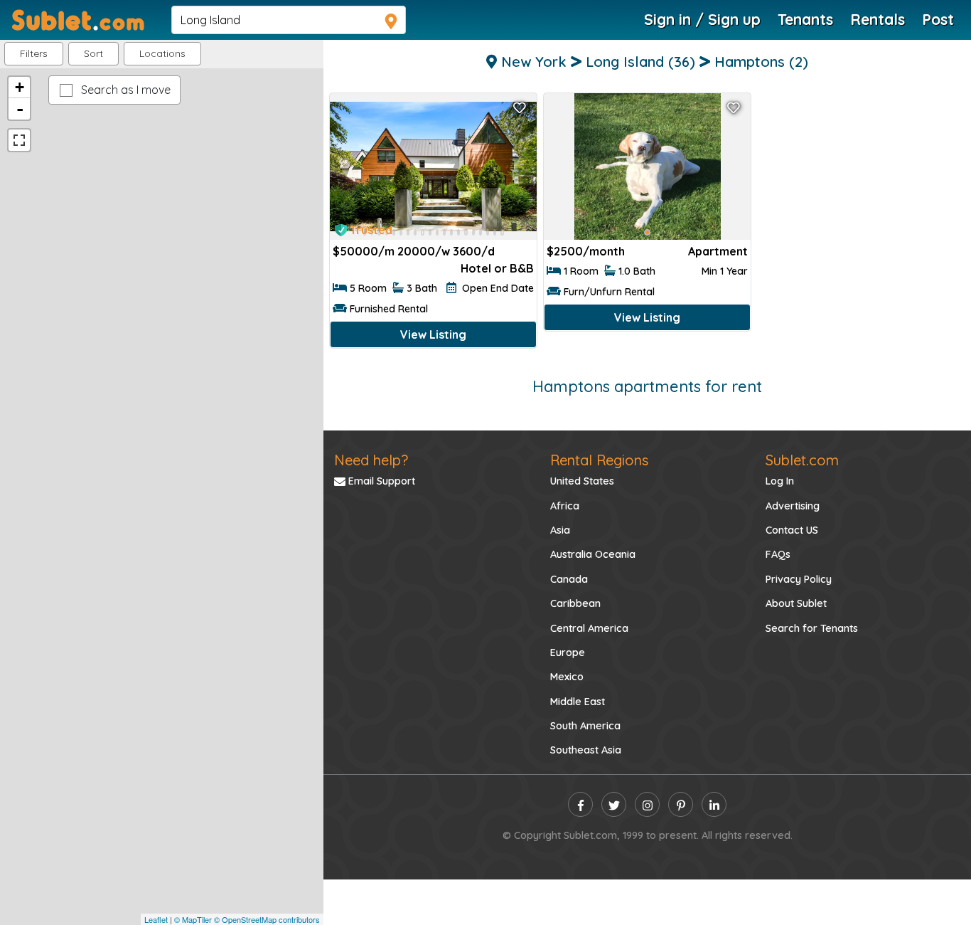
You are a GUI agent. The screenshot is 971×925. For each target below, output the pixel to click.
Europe (567, 652)
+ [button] (19, 87)
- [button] (20, 109)
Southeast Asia (585, 750)
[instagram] (647, 804)
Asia (560, 530)
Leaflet (156, 919)
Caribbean (575, 603)
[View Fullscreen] (19, 140)
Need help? (371, 460)
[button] (162, 53)
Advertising (793, 506)
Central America (589, 628)
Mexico (567, 676)
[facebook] (580, 804)
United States (582, 481)
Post (938, 19)
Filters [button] (34, 53)
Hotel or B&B (497, 268)
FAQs (778, 554)
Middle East (577, 701)
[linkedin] (714, 804)
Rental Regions (599, 460)
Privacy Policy (799, 579)
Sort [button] (93, 53)
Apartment (718, 251)
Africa (564, 506)
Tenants (805, 19)
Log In (780, 481)
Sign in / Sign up (702, 19)
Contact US (792, 530)
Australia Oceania (592, 554)
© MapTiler (193, 919)
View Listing (433, 334)
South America (585, 725)
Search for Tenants (812, 628)
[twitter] (613, 804)
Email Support (380, 481)
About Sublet (796, 603)
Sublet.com (802, 460)
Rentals (877, 19)
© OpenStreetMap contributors (267, 919)
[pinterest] (680, 804)
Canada (569, 579)
